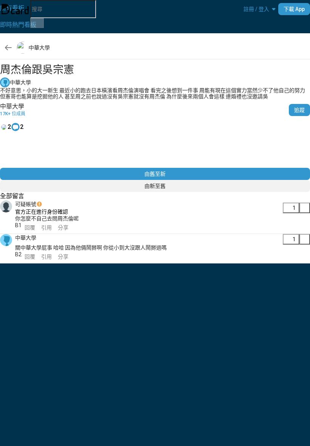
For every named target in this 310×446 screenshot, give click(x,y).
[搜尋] (37, 23)
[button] (256, 9)
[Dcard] (15, 9)
